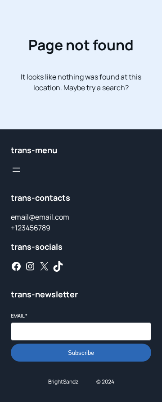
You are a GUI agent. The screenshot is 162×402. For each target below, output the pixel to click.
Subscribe (81, 352)
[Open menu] (16, 169)
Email (19, 315)
